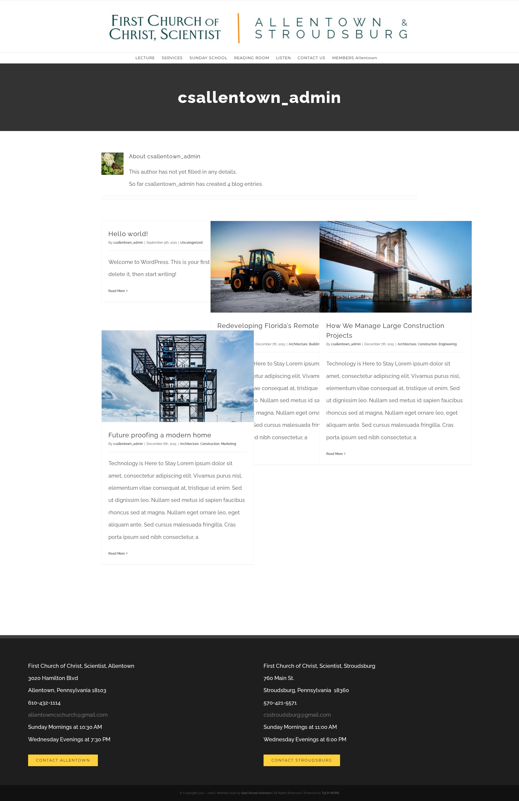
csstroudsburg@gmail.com (297, 715)
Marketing (228, 444)
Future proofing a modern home (159, 435)
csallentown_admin (128, 242)
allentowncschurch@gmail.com (68, 715)
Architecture (298, 344)
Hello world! (128, 234)
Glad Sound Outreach (256, 793)
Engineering (448, 344)
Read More (116, 291)
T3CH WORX (330, 793)
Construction (427, 344)
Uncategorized (191, 242)
